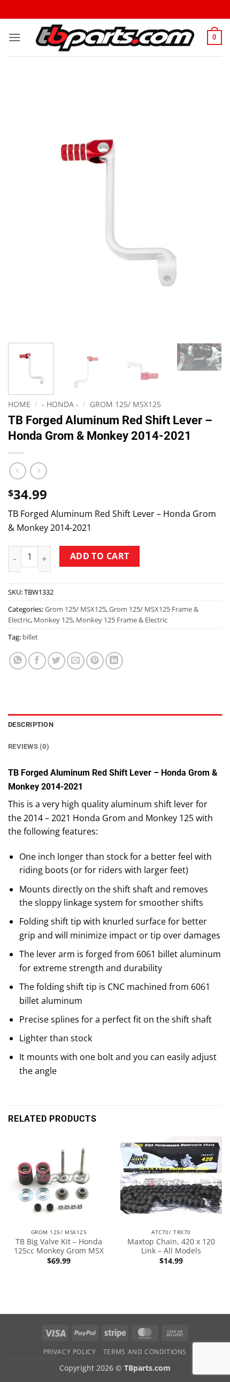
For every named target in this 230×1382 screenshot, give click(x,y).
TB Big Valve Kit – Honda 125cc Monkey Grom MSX (59, 1246)
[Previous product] (38, 470)
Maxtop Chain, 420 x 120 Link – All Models (171, 1246)
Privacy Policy (69, 1351)
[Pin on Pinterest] (95, 661)
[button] (14, 37)
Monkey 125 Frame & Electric (121, 620)
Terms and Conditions (145, 1351)
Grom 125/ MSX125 (125, 404)
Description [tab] (30, 724)
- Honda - (60, 404)
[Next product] (17, 470)
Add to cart (99, 556)
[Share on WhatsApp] (18, 661)
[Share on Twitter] (56, 661)
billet (30, 637)
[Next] (204, 206)
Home (19, 404)
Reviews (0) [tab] (28, 746)
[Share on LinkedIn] (114, 661)
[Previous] (25, 206)
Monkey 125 (53, 620)
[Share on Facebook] (37, 661)
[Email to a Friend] (76, 661)
